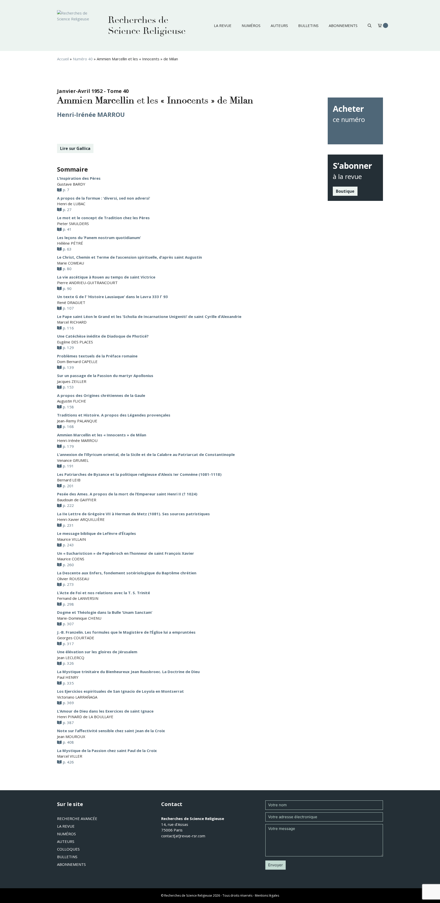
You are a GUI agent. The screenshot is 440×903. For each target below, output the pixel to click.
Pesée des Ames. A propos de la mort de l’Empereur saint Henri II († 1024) (127, 493)
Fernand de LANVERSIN (77, 598)
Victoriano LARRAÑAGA (77, 697)
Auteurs (279, 25)
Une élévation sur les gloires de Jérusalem (97, 651)
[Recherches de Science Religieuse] (77, 25)
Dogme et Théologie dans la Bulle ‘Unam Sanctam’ (104, 612)
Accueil (63, 58)
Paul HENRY (67, 677)
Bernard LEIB (68, 479)
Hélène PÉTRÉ (70, 243)
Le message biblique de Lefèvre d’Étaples (96, 533)
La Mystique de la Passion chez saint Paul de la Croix (107, 750)
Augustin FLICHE (71, 401)
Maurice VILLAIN (71, 539)
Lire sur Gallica (75, 148)
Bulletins (308, 25)
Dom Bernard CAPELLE (77, 361)
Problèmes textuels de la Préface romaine (97, 355)
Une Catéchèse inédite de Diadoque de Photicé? (103, 336)
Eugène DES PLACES (75, 341)
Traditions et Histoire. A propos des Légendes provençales (113, 415)
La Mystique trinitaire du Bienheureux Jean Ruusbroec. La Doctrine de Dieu (128, 671)
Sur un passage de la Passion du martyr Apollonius (105, 375)
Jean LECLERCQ (70, 657)
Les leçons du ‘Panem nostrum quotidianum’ (99, 237)
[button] (370, 25)
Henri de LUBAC (71, 203)
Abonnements (343, 25)
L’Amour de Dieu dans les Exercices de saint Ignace (105, 711)
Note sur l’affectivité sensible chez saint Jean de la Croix (111, 730)
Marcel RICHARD (72, 322)
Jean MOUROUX (71, 736)
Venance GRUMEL (73, 460)
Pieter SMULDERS (73, 223)
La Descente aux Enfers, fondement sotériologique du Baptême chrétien (126, 572)
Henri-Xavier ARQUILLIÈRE (81, 519)
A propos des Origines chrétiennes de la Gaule (101, 395)
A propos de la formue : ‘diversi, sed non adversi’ (103, 198)
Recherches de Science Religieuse (147, 25)
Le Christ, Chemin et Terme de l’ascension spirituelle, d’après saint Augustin (129, 257)
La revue (222, 25)
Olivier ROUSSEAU (73, 578)
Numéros (251, 25)
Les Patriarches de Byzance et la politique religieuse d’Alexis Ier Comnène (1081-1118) (139, 474)
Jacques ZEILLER (71, 381)
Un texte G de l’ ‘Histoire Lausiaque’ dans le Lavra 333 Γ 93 (112, 296)
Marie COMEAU (70, 263)
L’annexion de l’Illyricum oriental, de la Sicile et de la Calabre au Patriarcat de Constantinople (146, 454)
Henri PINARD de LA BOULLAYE (85, 716)
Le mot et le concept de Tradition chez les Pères (103, 217)
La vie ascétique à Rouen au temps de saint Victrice (106, 277)
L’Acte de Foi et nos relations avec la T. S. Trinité (103, 592)
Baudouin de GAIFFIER (76, 499)
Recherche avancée (77, 818)
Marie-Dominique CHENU (79, 618)
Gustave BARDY (71, 184)
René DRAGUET (71, 302)
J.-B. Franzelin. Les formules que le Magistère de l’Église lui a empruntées (126, 632)
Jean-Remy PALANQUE (77, 420)
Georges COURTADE (75, 637)
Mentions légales (267, 895)
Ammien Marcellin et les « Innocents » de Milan (101, 434)
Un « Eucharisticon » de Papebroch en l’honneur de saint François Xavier (125, 553)
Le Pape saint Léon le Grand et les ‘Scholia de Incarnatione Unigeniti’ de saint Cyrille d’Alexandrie (149, 316)
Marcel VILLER (69, 756)
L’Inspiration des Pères (79, 178)
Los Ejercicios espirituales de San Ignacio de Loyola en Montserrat (120, 691)
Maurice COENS (70, 558)
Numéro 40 (83, 58)
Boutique (345, 191)
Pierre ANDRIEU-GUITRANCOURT (87, 282)
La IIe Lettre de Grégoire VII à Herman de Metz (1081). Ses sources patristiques (133, 513)
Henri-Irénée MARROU (91, 114)
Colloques (68, 849)
